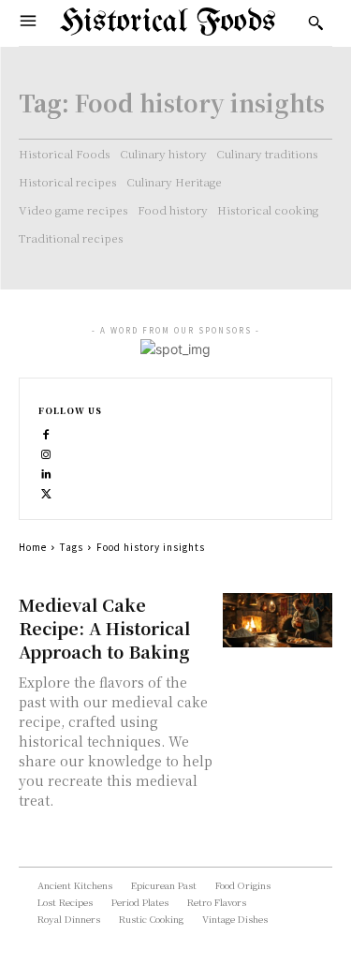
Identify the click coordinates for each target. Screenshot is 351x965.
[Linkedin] (46, 472)
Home (33, 547)
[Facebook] (46, 432)
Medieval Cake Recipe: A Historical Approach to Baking (104, 627)
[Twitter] (46, 491)
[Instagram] (46, 452)
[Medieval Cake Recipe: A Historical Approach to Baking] (277, 620)
